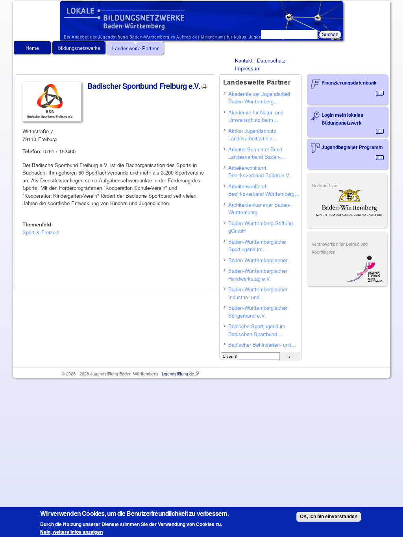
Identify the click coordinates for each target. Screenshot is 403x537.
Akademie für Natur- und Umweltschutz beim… (255, 116)
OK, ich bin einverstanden (328, 516)
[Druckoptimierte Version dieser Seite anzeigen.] (204, 86)
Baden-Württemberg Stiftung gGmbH (260, 227)
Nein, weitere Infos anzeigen (71, 532)
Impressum (248, 68)
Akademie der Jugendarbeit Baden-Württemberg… (259, 97)
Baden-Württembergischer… (260, 260)
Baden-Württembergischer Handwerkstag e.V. (257, 274)
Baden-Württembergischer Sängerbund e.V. (257, 311)
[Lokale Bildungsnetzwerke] (124, 29)
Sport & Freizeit (40, 232)
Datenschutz (271, 60)
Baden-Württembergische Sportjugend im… (257, 245)
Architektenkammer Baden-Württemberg (259, 208)
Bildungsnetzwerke (78, 47)
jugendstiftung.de (180, 373)
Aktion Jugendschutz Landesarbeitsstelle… (252, 134)
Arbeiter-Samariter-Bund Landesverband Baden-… (257, 153)
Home (32, 47)
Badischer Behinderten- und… (262, 344)
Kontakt (244, 60)
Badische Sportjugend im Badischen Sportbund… (256, 330)
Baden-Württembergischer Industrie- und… (257, 293)
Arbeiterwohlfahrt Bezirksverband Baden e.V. (259, 171)
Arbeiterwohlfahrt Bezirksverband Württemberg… (263, 190)
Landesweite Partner (135, 48)
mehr (380, 93)
